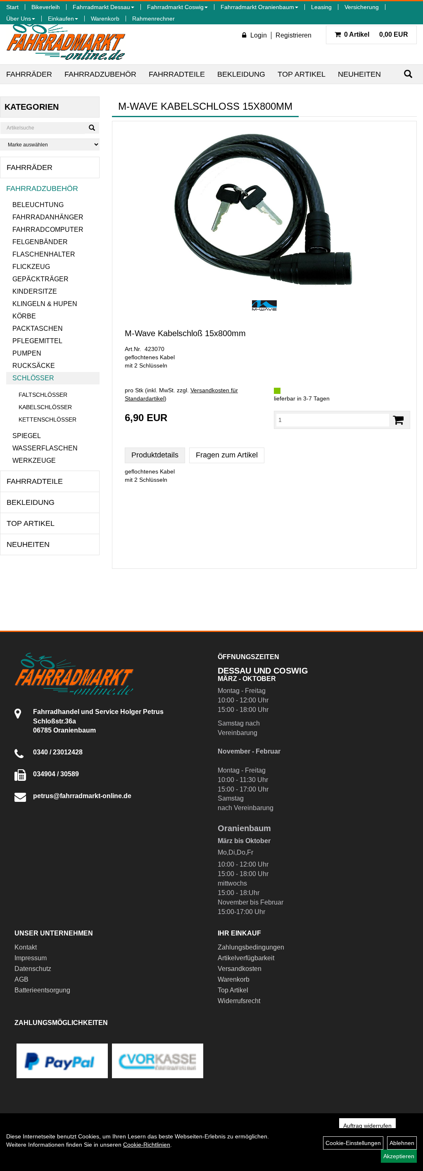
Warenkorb (105, 18)
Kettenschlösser (47, 419)
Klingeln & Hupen (44, 303)
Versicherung (362, 7)
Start (12, 7)
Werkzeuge (34, 460)
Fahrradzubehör (100, 74)
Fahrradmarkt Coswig (175, 7)
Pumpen (26, 353)
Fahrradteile (177, 74)
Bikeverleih (45, 7)
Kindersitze (34, 291)
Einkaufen (61, 18)
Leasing (321, 7)
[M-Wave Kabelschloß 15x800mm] (264, 209)
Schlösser (33, 378)
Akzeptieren (398, 1156)
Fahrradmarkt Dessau (101, 7)
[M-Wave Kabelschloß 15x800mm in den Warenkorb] (398, 420)
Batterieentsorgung (42, 990)
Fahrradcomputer (47, 229)
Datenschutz (32, 968)
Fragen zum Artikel (227, 455)
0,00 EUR (376, 34)
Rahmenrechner (153, 18)
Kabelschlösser (45, 407)
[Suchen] (408, 74)
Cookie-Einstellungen (353, 1143)
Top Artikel (302, 74)
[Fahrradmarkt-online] (66, 38)
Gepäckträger (40, 279)
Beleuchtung (38, 204)
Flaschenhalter (43, 254)
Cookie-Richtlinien (146, 1144)
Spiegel (26, 435)
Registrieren (293, 35)
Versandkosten (239, 968)
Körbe (24, 316)
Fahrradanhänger (47, 217)
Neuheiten (359, 74)
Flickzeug (31, 266)
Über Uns (18, 18)
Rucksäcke (33, 365)
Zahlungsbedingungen (251, 947)
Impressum (30, 957)
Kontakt (25, 947)
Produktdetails (154, 455)
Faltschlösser (43, 394)
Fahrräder (29, 74)
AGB (21, 979)
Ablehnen (402, 1143)
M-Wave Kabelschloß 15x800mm (185, 333)
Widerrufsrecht (239, 1000)
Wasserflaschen (45, 448)
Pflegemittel (37, 340)
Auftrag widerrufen (367, 1125)
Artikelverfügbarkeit (246, 957)
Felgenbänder (40, 241)
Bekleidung (241, 74)
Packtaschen (37, 328)
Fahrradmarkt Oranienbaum (257, 7)
